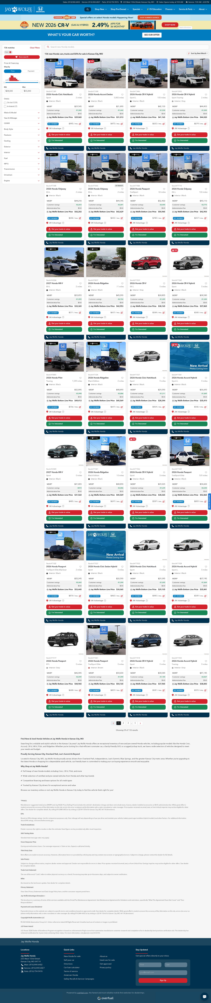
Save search (23, 57)
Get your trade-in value (61, 135)
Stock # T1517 (51, 658)
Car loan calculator (71, 968)
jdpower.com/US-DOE (92, 933)
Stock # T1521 (93, 563)
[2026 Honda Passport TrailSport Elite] (190, 451)
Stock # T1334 (93, 375)
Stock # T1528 (177, 563)
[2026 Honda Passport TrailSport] (148, 168)
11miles (120, 287)
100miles (161, 98)
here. (88, 891)
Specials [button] (136, 9)
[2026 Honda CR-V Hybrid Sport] (190, 262)
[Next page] (140, 723)
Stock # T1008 (93, 91)
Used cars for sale (107, 960)
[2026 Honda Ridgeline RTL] (106, 262)
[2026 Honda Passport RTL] (64, 640)
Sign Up (163, 980)
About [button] (201, 9)
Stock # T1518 (135, 658)
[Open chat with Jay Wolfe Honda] (204, 997)
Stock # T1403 (93, 186)
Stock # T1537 (135, 375)
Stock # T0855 (51, 375)
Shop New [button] (99, 9)
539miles (203, 476)
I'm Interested (57, 140)
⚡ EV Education (154, 9)
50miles (162, 192)
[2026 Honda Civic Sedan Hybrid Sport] (106, 545)
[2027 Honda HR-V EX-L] (64, 262)
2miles (79, 98)
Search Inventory (87, 9)
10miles (120, 476)
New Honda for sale (72, 956)
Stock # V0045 (51, 469)
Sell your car (69, 960)
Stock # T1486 (135, 91)
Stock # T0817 (93, 280)
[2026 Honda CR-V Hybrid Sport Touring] (190, 73)
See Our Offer (151, 35)
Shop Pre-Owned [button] (118, 9)
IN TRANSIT (119, 185)
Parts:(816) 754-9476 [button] (33, 971)
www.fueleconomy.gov (45, 820)
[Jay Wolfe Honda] (25, 9)
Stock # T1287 (51, 91)
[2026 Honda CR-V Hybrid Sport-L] (148, 73)
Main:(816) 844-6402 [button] (33, 965)
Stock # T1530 (177, 658)
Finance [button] (168, 9)
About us (103, 956)
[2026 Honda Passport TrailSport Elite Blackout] (64, 545)
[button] (138, 2)
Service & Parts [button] (185, 9)
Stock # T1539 (135, 280)
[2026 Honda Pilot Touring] (64, 356)
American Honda (71, 975)
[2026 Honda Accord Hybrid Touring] (190, 640)
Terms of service (71, 971)
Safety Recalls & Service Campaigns (79, 979)
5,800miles (119, 98)
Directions (68, 964)
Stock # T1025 (51, 563)
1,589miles (77, 381)
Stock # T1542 (135, 469)
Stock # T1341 (93, 469)
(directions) (110, 809)
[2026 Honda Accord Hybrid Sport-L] (190, 356)
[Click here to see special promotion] (105, 18)
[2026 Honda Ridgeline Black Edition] (106, 356)
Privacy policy (105, 968)
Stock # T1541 (177, 375)
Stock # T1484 (135, 186)
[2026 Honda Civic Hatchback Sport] (64, 73)
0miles (163, 287)
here (60, 891)
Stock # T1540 (177, 280)
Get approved (105, 964)
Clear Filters (35, 48)
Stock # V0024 (51, 280)
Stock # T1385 (51, 186)
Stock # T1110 (177, 186)
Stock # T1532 (135, 563)
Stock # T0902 (177, 91)
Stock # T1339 (177, 469)
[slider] (4, 82)
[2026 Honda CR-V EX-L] (148, 262)
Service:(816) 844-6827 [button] (34, 968)
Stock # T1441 (93, 658)
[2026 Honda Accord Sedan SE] (106, 73)
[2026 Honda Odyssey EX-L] (64, 168)
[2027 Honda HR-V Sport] (64, 451)
